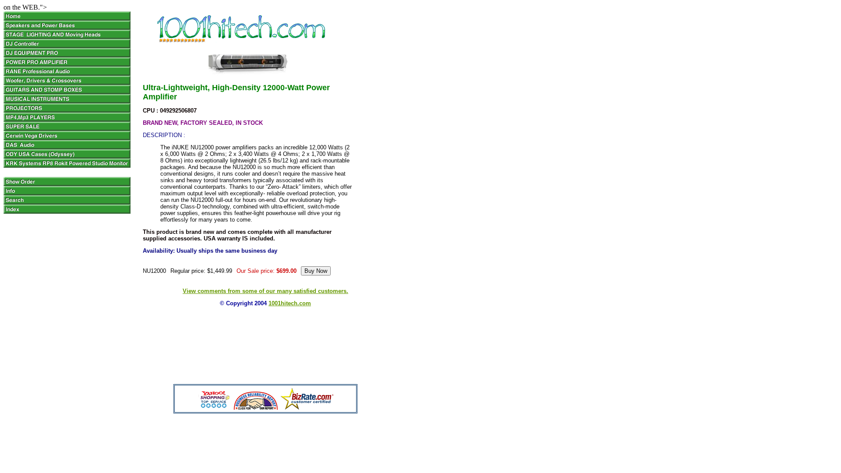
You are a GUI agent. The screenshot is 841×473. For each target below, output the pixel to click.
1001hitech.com (290, 303)
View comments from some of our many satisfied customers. (265, 291)
